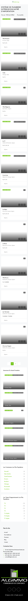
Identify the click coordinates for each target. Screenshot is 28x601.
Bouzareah (7, 486)
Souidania (6, 489)
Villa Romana (6, 38)
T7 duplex (6, 518)
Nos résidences (7, 535)
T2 (5, 508)
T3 (5, 506)
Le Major (5, 209)
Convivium (5, 175)
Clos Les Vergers (7, 346)
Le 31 (4, 141)
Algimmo (5, 47)
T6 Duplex (6, 516)
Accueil (6, 532)
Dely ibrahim (7, 474)
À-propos (6, 537)
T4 (5, 503)
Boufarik (6, 481)
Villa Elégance (6, 107)
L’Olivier (5, 243)
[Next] (19, 363)
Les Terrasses (6, 312)
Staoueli (6, 471)
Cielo (4, 73)
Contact (6, 542)
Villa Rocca (5, 278)
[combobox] (11, 14)
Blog (5, 539)
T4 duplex (6, 513)
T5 (5, 511)
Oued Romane (8, 476)
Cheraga (6, 484)
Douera (6, 479)
